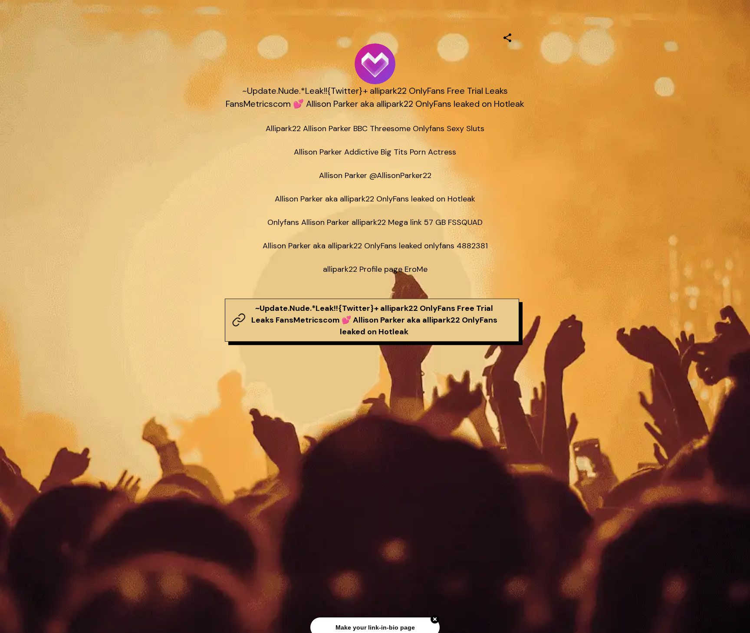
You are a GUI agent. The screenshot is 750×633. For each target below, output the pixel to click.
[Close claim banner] (435, 617)
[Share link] (507, 36)
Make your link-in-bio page (374, 624)
